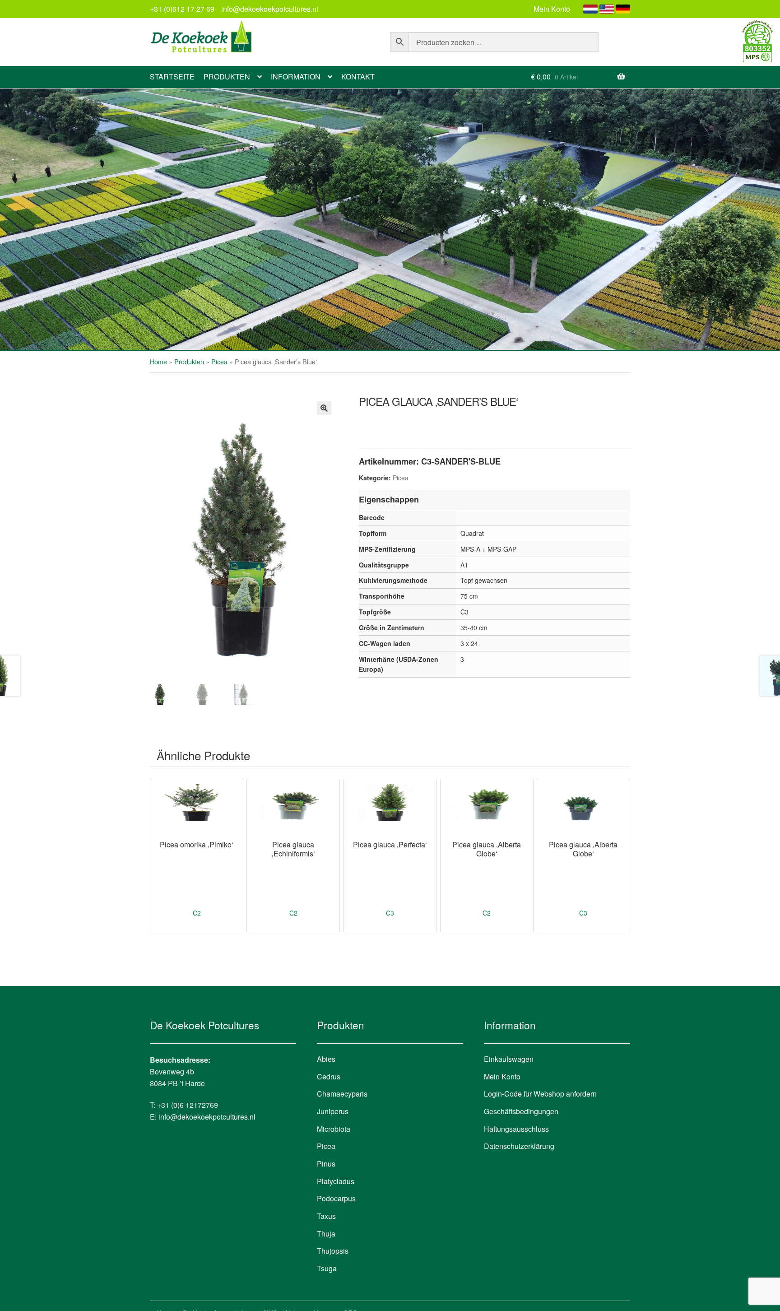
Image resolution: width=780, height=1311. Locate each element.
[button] (324, 408)
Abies (326, 1059)
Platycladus (335, 1181)
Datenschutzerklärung (519, 1146)
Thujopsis (332, 1251)
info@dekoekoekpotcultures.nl (269, 9)
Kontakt (358, 76)
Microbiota (333, 1129)
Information (295, 76)
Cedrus (328, 1076)
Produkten (227, 76)
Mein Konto (552, 9)
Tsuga (327, 1268)
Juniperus (332, 1111)
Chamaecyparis (342, 1093)
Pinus (326, 1163)
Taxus (326, 1216)
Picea (219, 361)
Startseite (172, 76)
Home (158, 361)
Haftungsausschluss (516, 1129)
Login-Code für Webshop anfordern (540, 1093)
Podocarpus (336, 1198)
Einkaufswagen (509, 1059)
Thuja (326, 1233)
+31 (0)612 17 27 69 (182, 9)
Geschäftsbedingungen (521, 1111)
